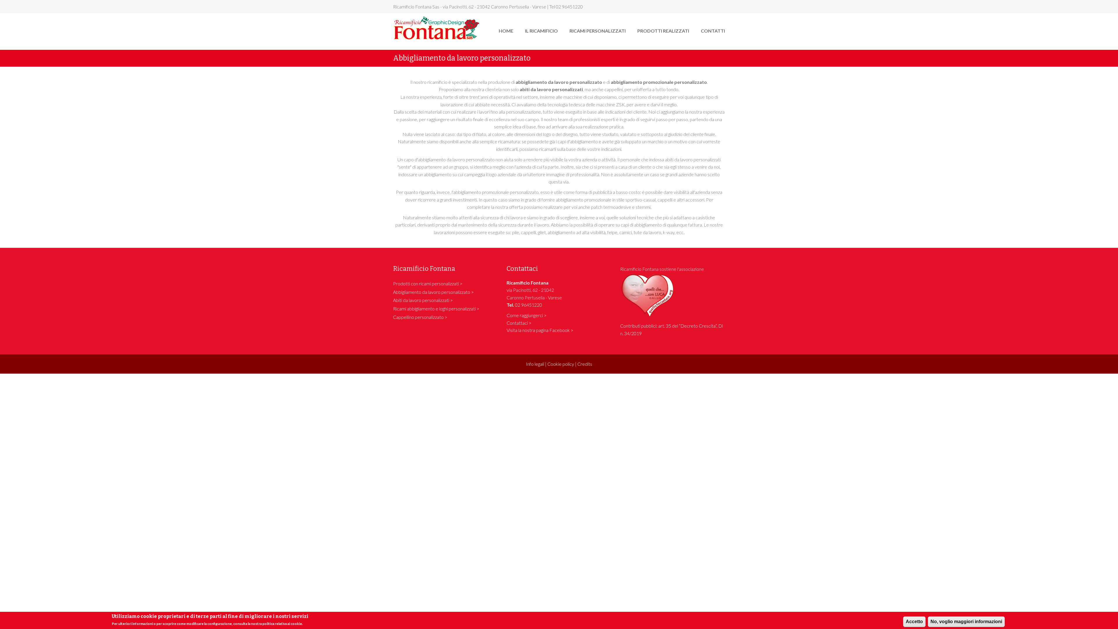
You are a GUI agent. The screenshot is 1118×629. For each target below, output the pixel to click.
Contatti (713, 30)
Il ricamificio (541, 30)
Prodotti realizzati (663, 30)
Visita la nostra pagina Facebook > (540, 330)
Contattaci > (519, 323)
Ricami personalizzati (597, 30)
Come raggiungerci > (526, 315)
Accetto (914, 621)
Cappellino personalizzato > (420, 317)
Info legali (535, 364)
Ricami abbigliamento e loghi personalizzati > (436, 308)
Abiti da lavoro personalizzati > (423, 300)
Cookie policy (560, 364)
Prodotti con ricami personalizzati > (427, 283)
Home (506, 30)
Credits (584, 364)
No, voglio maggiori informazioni (966, 621)
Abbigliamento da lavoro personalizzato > (433, 292)
